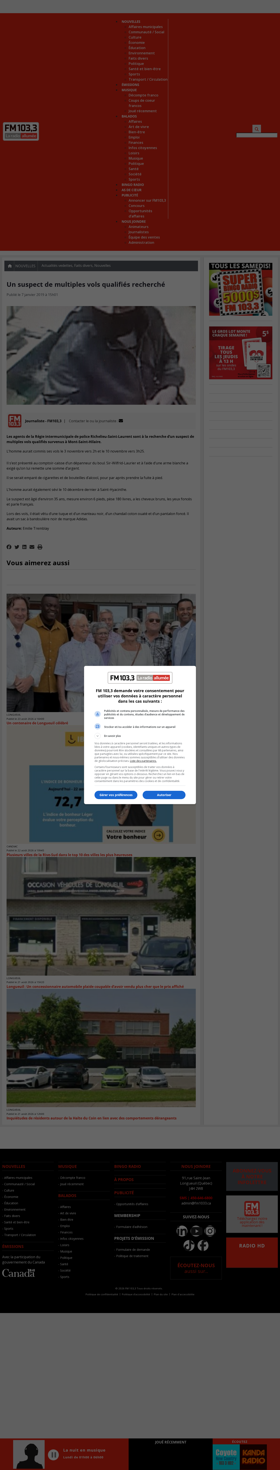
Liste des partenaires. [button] (143, 761)
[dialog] (140, 735)
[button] (140, 736)
